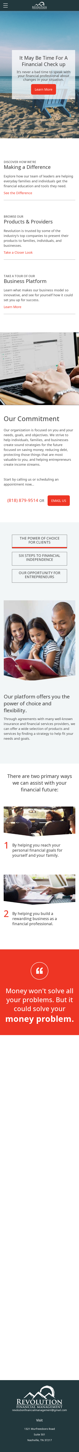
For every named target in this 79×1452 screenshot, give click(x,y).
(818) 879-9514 (22, 500)
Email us (58, 500)
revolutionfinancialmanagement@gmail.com (39, 1410)
